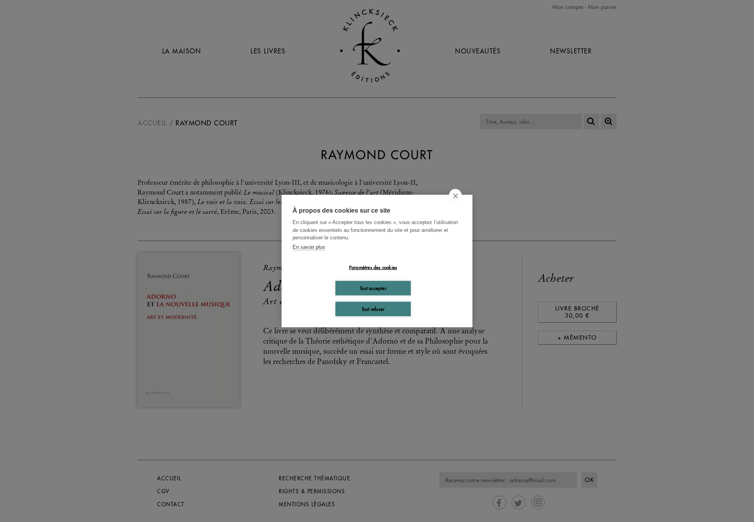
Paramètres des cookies (373, 267)
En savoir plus (309, 247)
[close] (455, 195)
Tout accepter (373, 288)
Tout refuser (373, 309)
